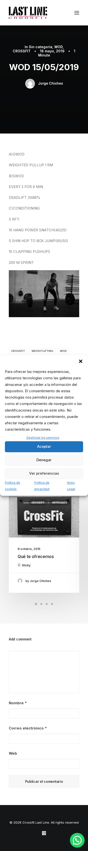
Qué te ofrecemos (36, 556)
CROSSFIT (22, 51)
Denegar (44, 460)
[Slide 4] (52, 604)
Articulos (59, 502)
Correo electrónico (28, 728)
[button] (80, 361)
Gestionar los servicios (42, 437)
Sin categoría (40, 47)
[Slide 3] (46, 604)
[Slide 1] (36, 604)
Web (13, 753)
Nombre (18, 703)
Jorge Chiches (50, 83)
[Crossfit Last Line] (28, 13)
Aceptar (44, 446)
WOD (58, 47)
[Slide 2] (41, 604)
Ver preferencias (44, 473)
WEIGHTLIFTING (42, 351)
